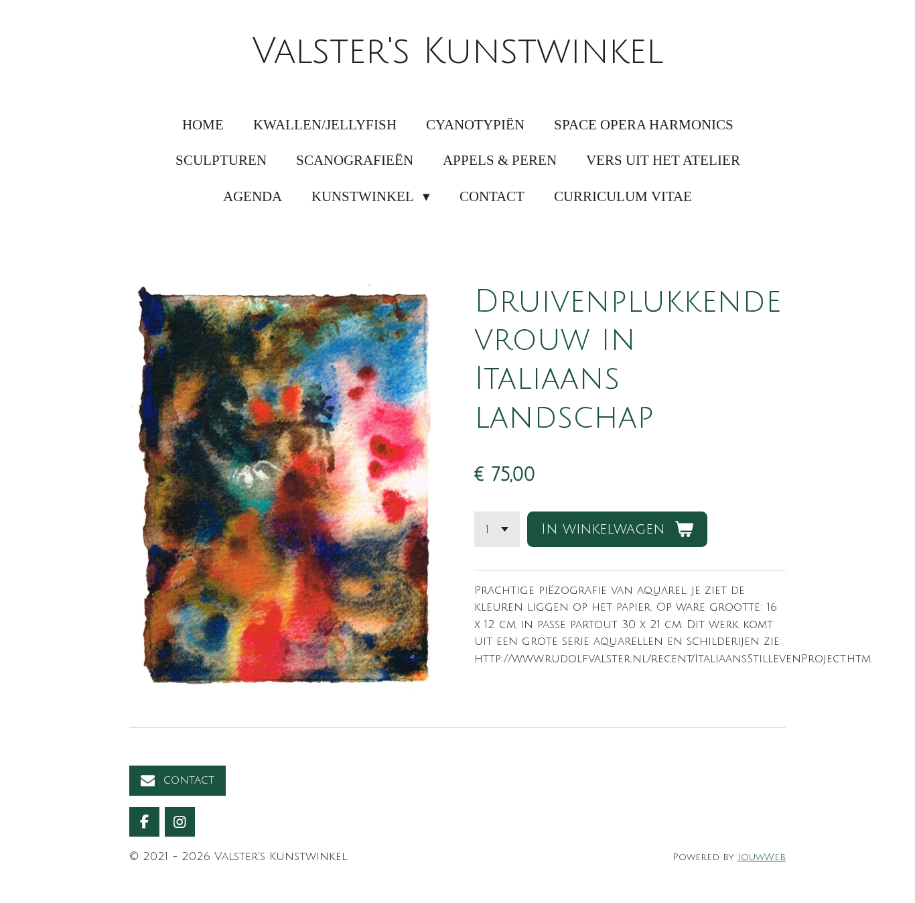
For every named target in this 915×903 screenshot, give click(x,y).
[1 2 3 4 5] (497, 529)
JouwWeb (761, 857)
